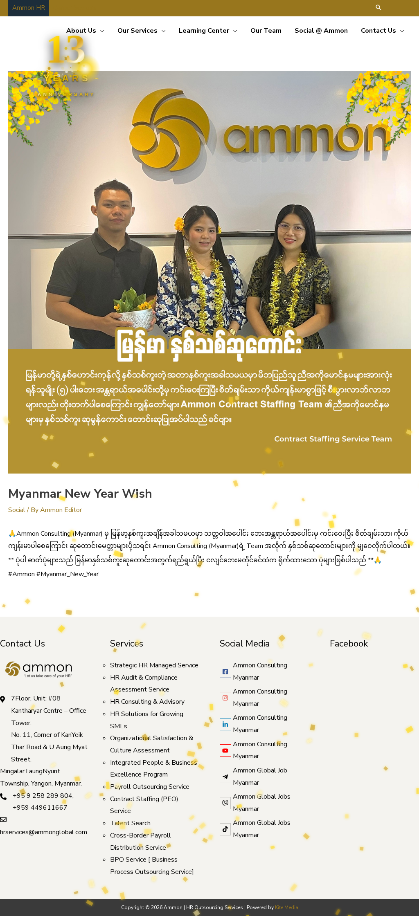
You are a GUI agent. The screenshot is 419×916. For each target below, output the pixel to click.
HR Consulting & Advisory (147, 701)
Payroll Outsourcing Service (149, 786)
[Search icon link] (378, 8)
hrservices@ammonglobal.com (43, 832)
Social (16, 509)
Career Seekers (74, 8)
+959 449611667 (40, 807)
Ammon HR (28, 8)
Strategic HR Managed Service (154, 665)
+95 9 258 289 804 (42, 795)
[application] (100, 30)
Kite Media (286, 907)
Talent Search (130, 823)
